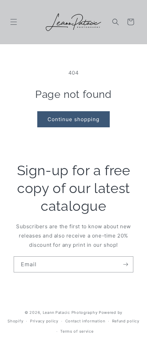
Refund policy (125, 321)
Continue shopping (73, 119)
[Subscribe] (125, 264)
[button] (13, 21)
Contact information (85, 321)
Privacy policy (44, 321)
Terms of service (76, 331)
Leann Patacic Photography (70, 312)
